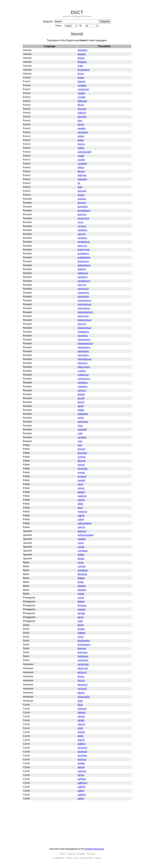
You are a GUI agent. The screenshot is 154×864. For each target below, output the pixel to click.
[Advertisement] (77, 824)
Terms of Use (72, 858)
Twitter (62, 854)
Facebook (80, 854)
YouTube (90, 854)
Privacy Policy (86, 858)
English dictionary (94, 849)
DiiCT (77, 12)
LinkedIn (71, 854)
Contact (97, 858)
